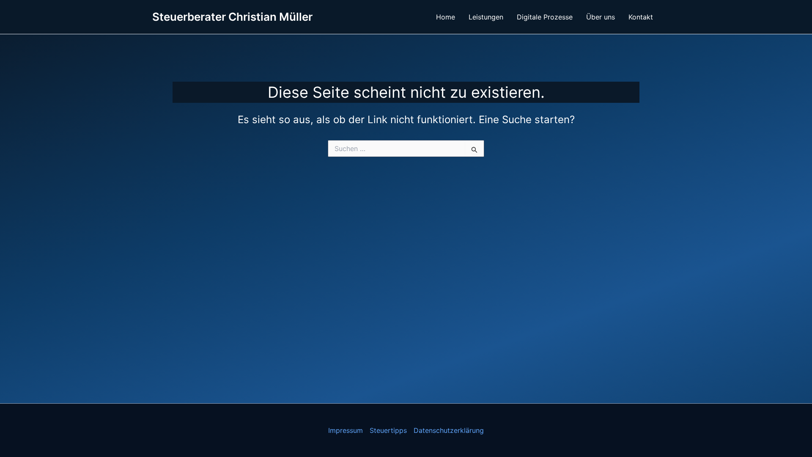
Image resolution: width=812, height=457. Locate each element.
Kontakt (640, 17)
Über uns (600, 17)
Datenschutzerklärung (449, 430)
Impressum (345, 430)
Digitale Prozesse (545, 17)
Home (445, 17)
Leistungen (486, 17)
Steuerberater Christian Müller (232, 16)
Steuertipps (388, 430)
